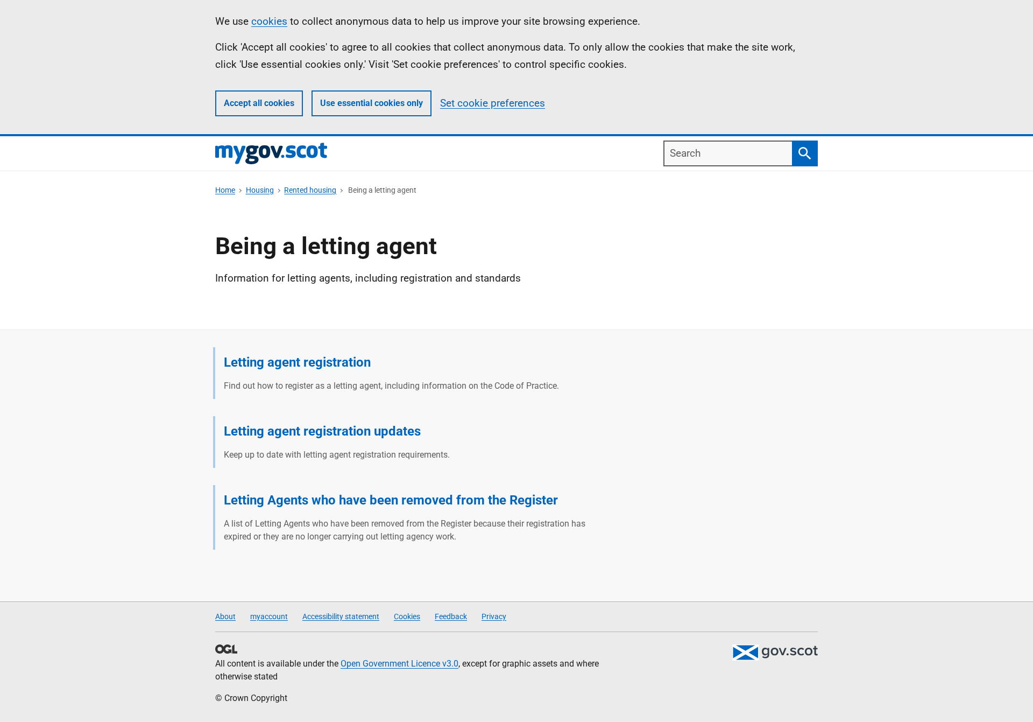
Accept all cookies (259, 103)
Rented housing (310, 190)
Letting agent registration (297, 362)
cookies (269, 21)
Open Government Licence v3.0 (399, 663)
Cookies (407, 616)
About (225, 616)
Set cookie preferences (492, 103)
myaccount (269, 616)
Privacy (494, 616)
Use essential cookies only (371, 103)
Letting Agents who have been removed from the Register (391, 500)
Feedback (451, 616)
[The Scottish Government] (775, 652)
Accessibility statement (340, 616)
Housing (260, 190)
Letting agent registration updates (322, 431)
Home (225, 190)
